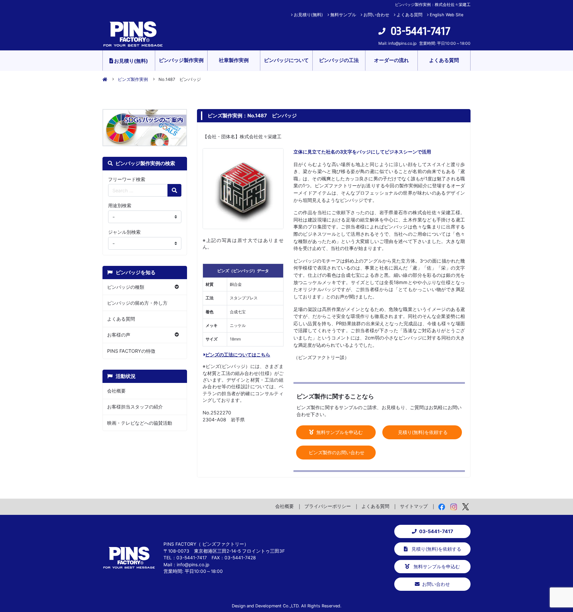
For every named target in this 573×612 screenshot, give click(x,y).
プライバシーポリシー (327, 506)
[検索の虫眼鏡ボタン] (174, 190)
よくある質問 (409, 14)
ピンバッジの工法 (339, 60)
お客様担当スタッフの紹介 (135, 406)
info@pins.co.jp (402, 43)
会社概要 (116, 391)
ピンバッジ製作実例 (181, 60)
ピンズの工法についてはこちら (237, 354)
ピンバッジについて (286, 60)
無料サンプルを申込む (339, 432)
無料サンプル (343, 14)
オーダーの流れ (391, 60)
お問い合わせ (376, 14)
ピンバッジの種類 (125, 287)
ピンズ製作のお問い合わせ (335, 452)
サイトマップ (414, 506)
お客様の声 (118, 334)
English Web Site (446, 14)
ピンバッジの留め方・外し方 (137, 303)
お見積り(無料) (308, 14)
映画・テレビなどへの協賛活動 (139, 423)
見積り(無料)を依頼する (422, 432)
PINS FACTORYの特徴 (131, 351)
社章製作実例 (234, 60)
